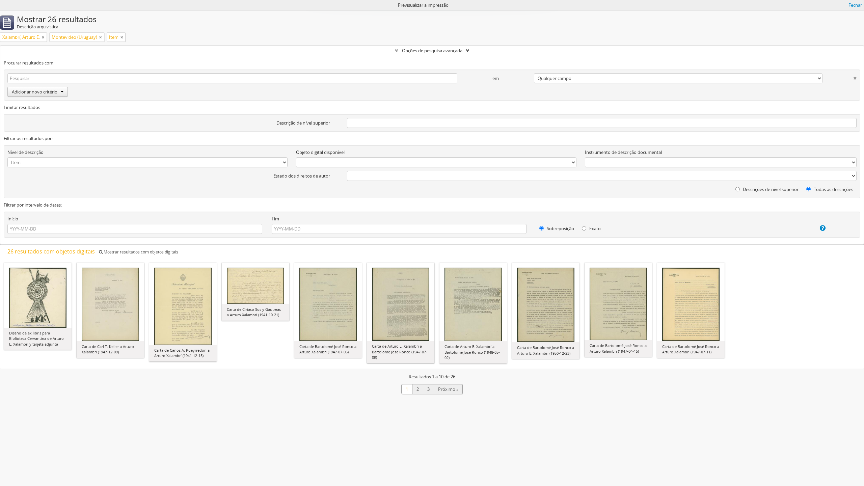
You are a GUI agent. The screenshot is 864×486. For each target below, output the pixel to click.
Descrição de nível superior (303, 123)
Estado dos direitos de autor (301, 176)
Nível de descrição (25, 152)
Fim (275, 219)
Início (12, 219)
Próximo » (448, 389)
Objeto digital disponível (320, 152)
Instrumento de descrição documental (623, 152)
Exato (594, 228)
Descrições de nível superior (770, 189)
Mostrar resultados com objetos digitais (140, 252)
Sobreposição (560, 228)
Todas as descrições (833, 189)
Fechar (855, 5)
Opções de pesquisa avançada (432, 51)
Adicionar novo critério (34, 92)
